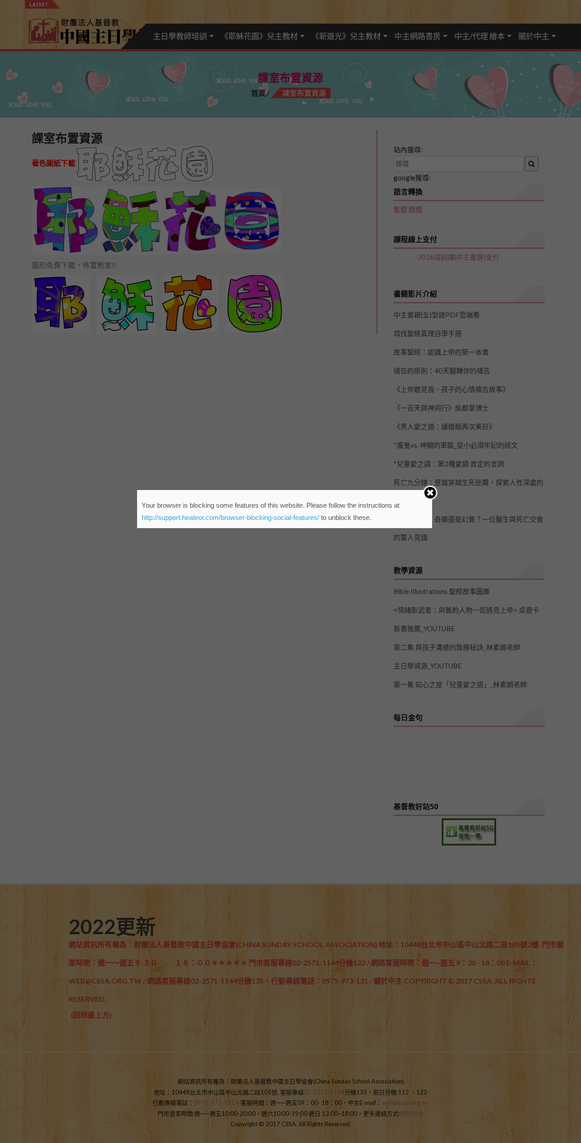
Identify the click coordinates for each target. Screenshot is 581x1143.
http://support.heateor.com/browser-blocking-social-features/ (230, 517)
